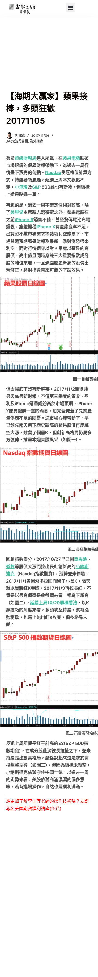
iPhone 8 (24, 219)
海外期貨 (36, 141)
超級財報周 (25, 158)
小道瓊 (21, 187)
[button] (70, 7)
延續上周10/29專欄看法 (53, 602)
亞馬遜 (80, 559)
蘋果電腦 (71, 158)
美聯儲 (16, 212)
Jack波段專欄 (17, 141)
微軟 (10, 566)
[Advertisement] (49, 60)
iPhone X (45, 226)
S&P (37, 187)
